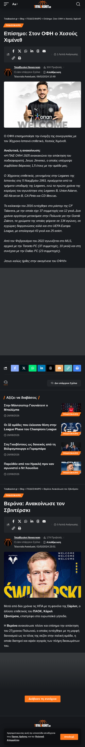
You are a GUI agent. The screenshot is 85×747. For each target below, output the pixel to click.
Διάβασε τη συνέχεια (43, 698)
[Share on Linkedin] (32, 51)
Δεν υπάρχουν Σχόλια (28, 72)
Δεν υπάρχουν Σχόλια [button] (66, 383)
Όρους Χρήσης (19, 736)
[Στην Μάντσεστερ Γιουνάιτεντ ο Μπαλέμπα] (71, 409)
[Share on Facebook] (13, 51)
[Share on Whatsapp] (25, 51)
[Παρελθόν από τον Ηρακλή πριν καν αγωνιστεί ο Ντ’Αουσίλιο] (71, 468)
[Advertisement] (42, 311)
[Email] (44, 51)
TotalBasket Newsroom (27, 67)
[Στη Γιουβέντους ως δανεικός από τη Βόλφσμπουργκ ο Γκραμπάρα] (71, 448)
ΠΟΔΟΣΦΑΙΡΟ (13, 25)
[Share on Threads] (38, 51)
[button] (69, 737)
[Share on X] (19, 51)
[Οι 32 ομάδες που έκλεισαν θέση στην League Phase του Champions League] (71, 429)
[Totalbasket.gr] (42, 4)
